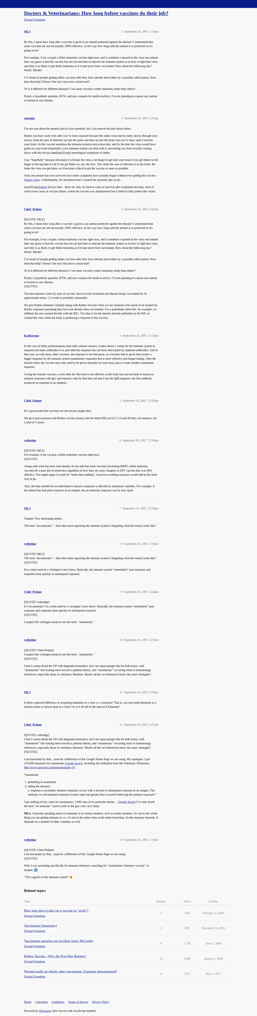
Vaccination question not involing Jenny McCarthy (59, 941)
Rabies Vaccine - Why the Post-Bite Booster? (55, 956)
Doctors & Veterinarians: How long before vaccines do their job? (96, 13)
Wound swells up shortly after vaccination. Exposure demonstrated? (70, 971)
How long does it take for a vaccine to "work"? (56, 910)
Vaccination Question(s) (40, 925)
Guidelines (58, 1002)
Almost (42, 187)
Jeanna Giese (32, 179)
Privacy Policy (100, 1002)
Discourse (45, 1010)
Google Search (74, 763)
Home (27, 1002)
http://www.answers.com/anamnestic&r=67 (49, 767)
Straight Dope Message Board (20, 3)
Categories (41, 1002)
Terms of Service (78, 1002)
